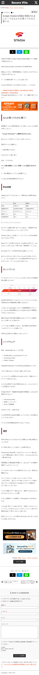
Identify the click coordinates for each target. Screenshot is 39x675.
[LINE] (26, 52)
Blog (7, 7)
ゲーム (11, 7)
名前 (3, 605)
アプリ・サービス (19, 7)
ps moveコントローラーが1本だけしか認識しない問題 (11, 582)
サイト (3, 618)
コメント (4, 624)
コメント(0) (19, 561)
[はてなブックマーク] (19, 52)
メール (4, 611)
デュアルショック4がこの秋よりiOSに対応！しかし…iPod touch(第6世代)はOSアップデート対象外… (28, 582)
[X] (36, 2)
